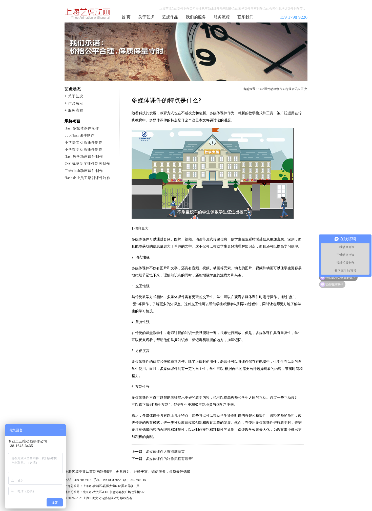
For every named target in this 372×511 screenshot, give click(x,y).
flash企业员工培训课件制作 (88, 178)
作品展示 (75, 103)
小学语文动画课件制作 (83, 142)
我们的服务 (196, 17)
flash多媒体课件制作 (82, 128)
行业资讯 (291, 89)
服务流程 (222, 17)
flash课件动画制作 (88, 14)
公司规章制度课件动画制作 (87, 164)
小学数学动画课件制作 (83, 149)
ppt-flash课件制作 (80, 135)
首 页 (126, 17)
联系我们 (245, 17)
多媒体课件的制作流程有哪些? (169, 459)
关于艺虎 (146, 17)
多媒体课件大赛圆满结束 (165, 452)
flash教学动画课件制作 (84, 157)
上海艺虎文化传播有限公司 (101, 498)
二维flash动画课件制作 (84, 171)
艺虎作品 (170, 17)
